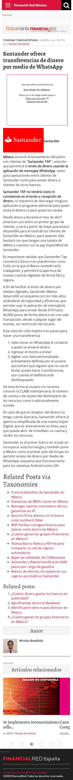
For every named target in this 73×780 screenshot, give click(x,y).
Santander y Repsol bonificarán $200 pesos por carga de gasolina (39, 564)
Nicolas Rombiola (19, 44)
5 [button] (51, 744)
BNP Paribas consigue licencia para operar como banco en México (38, 527)
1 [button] (12, 744)
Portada (32, 40)
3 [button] (32, 744)
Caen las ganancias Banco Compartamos (31, 724)
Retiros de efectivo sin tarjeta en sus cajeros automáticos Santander (39, 573)
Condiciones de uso (14, 772)
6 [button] (61, 744)
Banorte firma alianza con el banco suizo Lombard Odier (37, 517)
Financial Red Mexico (30, 5)
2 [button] (22, 744)
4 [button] (41, 744)
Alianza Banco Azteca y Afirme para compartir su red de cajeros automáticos (37, 548)
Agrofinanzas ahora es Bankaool (35, 603)
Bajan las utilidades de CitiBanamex (38, 557)
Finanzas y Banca (14, 40)
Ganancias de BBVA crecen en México (39, 501)
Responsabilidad (37, 772)
